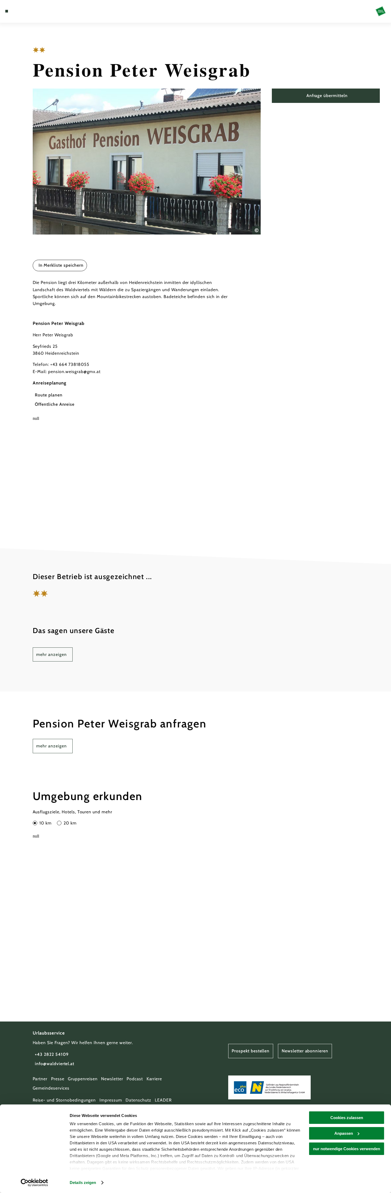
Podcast (135, 1078)
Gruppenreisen (82, 1078)
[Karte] (19, 11)
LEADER (163, 1100)
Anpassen (343, 1133)
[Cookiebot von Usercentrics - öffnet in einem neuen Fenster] (34, 1183)
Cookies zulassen (346, 1117)
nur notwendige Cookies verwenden (346, 1148)
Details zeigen (83, 1182)
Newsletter (112, 1078)
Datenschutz (138, 1100)
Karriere (154, 1078)
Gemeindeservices (51, 1088)
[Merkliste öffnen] (26, 11)
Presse (57, 1078)
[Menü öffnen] (6, 11)
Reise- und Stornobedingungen (64, 1100)
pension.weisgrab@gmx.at (74, 371)
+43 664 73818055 (69, 364)
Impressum (110, 1100)
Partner (40, 1078)
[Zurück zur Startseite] (381, 11)
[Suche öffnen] (33, 11)
